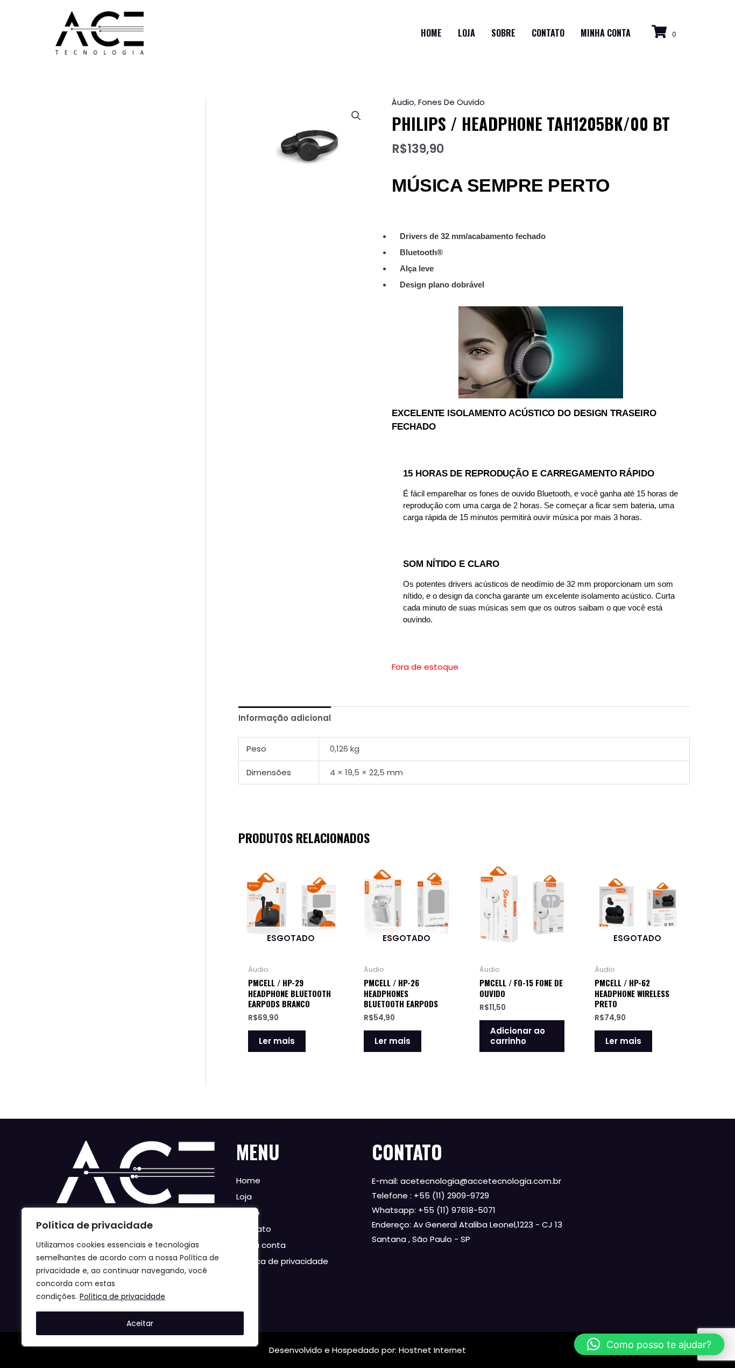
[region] (140, 1277)
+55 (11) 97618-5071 (457, 1210)
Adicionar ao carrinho (517, 1036)
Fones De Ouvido (451, 102)
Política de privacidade (122, 1296)
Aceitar (139, 1323)
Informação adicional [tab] (284, 718)
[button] (356, 115)
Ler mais (277, 1041)
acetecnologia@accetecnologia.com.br (480, 1181)
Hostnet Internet (432, 1350)
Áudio (403, 102)
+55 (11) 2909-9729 (451, 1195)
